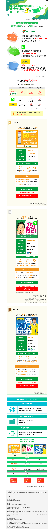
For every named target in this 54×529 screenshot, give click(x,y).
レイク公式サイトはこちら (27, 289)
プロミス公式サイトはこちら (27, 385)
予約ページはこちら (14, 480)
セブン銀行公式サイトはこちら (27, 195)
